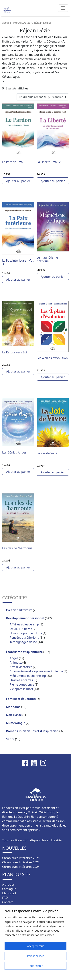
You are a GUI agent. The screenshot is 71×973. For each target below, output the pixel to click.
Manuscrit (9, 893)
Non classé (14, 715)
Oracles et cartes (21, 680)
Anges (14, 658)
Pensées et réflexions (24, 638)
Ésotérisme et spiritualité (24, 652)
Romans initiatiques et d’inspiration (32, 731)
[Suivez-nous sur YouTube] (35, 763)
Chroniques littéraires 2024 (21, 867)
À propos (8, 884)
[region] (35, 939)
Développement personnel (25, 618)
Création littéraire (19, 610)
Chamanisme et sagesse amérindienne (36, 671)
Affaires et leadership (24, 624)
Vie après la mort (21, 689)
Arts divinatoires (21, 667)
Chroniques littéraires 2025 (21, 862)
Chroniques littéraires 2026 (21, 858)
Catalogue (9, 889)
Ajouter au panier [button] (18, 181)
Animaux (16, 662)
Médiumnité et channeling (28, 676)
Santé (10, 739)
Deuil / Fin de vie (21, 629)
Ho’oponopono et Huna (26, 633)
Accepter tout (35, 946)
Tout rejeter (35, 966)
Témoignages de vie (23, 642)
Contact (7, 902)
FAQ (5, 898)
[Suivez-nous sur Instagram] (44, 763)
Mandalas (13, 707)
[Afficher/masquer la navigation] (63, 8)
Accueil (6, 22)
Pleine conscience (22, 684)
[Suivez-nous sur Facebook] (26, 763)
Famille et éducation (21, 699)
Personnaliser (35, 956)
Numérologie (15, 723)
